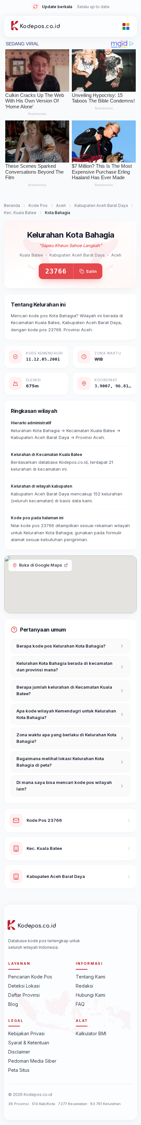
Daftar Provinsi (24, 995)
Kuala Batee (31, 255)
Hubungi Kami (90, 995)
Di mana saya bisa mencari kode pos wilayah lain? (64, 785)
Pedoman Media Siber (32, 1061)
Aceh (61, 205)
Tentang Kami (90, 976)
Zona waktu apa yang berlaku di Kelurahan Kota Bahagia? (66, 738)
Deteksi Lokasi (24, 986)
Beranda (12, 205)
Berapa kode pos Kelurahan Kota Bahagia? (61, 645)
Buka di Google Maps (40, 565)
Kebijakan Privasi (26, 1033)
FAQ (80, 1004)
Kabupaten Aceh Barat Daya (101, 205)
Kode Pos (38, 205)
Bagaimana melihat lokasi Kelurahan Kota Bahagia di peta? (60, 762)
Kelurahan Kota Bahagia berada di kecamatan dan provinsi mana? (64, 666)
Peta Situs (19, 1070)
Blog (13, 1004)
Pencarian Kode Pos (30, 976)
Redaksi (84, 986)
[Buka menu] (125, 26)
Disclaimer (19, 1052)
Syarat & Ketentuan (28, 1042)
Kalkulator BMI (91, 1033)
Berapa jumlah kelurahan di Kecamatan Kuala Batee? (64, 690)
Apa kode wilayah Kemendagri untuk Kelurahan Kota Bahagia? (66, 714)
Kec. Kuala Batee (20, 212)
